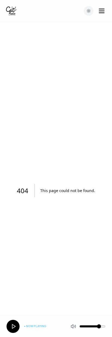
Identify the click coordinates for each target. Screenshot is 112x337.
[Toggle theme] (89, 11)
